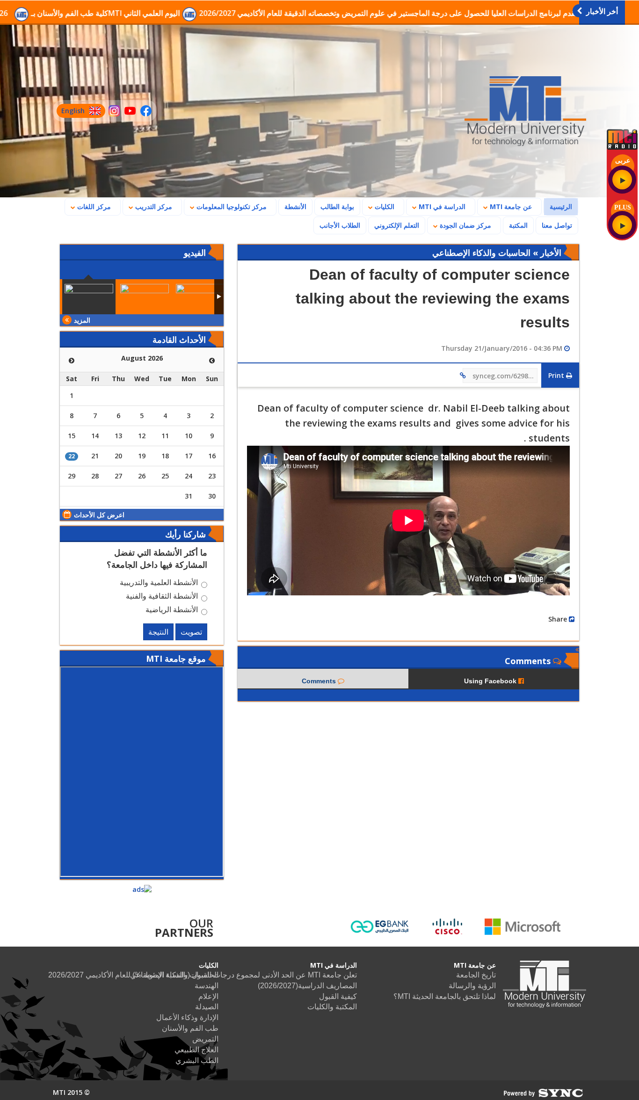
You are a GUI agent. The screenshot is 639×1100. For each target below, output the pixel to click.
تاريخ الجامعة (476, 975)
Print (557, 375)
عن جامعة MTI (510, 206)
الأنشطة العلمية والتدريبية (159, 583)
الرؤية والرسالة (472, 986)
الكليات (383, 206)
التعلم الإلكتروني (396, 225)
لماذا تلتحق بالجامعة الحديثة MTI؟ (444, 996)
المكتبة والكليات (332, 1007)
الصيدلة (206, 1007)
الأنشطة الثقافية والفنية (162, 597)
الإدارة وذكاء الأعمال (187, 1017)
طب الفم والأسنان (190, 1028)
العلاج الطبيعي (196, 1050)
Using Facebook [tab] (491, 681)
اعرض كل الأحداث (99, 514)
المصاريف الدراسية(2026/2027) (307, 986)
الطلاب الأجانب (337, 225)
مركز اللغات (93, 206)
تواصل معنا (557, 225)
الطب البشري (196, 1060)
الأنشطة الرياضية (171, 611)
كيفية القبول (338, 996)
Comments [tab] (320, 681)
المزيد (82, 320)
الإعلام (208, 996)
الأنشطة (295, 206)
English (71, 112)
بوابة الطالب (337, 206)
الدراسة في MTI (441, 206)
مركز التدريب (152, 206)
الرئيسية (558, 206)
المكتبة (518, 225)
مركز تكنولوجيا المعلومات (231, 206)
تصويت (191, 632)
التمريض (205, 1039)
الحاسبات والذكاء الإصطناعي (174, 975)
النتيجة (158, 632)
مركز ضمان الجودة (464, 225)
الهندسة (206, 986)
